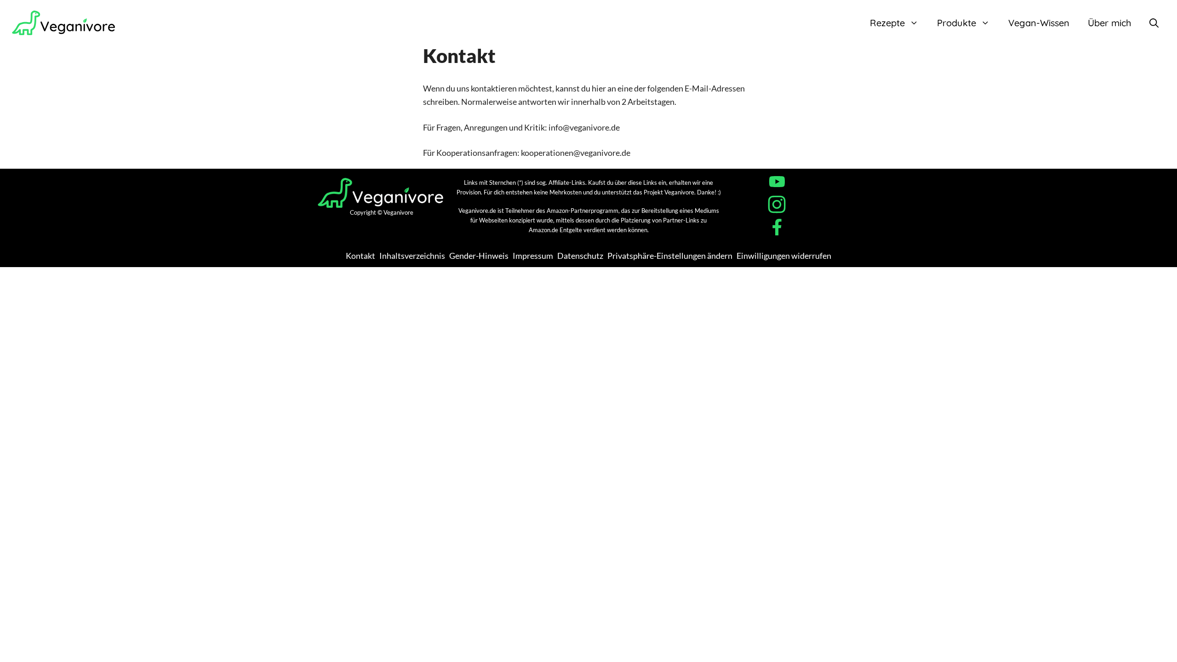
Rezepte (887, 23)
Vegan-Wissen (1038, 23)
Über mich (1109, 23)
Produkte (956, 23)
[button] (1154, 23)
